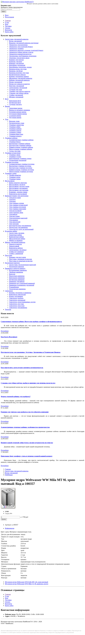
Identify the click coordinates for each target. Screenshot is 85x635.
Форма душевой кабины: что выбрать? (15, 396)
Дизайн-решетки (15, 175)
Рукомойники (14, 287)
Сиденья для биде (15, 104)
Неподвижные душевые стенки (20, 158)
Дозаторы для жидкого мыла (19, 58)
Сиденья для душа (15, 89)
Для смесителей (14, 222)
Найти (3, 11)
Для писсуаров (14, 216)
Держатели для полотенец (18, 45)
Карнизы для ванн (15, 61)
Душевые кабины (11, 138)
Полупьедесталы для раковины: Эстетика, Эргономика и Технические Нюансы (30, 352)
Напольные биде (15, 101)
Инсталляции (10, 181)
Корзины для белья (15, 71)
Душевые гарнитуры (16, 125)
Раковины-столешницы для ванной (21, 285)
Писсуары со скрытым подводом (20, 261)
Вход (6, 15)
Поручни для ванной (16, 86)
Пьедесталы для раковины (18, 227)
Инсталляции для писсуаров (19, 186)
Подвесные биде (15, 102)
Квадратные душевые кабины (19, 143)
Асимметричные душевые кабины (21, 140)
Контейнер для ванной (17, 65)
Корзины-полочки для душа (19, 73)
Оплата (7, 28)
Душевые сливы (10, 173)
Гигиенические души (16, 123)
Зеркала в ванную (15, 244)
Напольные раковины (17, 278)
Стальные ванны (15, 115)
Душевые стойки (15, 132)
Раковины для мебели (16, 281)
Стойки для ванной (16, 95)
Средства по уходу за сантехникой (21, 229)
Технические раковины (17, 289)
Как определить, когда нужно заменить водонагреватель (22, 367)
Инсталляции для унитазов (18, 190)
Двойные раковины (16, 272)
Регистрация (9, 17)
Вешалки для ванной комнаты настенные (23, 43)
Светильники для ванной (18, 88)
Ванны (7, 106)
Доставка (8, 26)
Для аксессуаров (15, 197)
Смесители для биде (16, 298)
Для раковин (13, 220)
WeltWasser (9, 475)
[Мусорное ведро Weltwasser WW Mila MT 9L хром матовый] (8, 508)
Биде (6, 99)
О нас (7, 22)
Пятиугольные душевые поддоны (21, 171)
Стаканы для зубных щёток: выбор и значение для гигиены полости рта (28, 383)
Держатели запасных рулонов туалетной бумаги (26, 50)
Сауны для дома (14, 151)
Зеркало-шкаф (14, 246)
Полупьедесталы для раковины (20, 225)
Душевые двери (14, 155)
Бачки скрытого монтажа (18, 183)
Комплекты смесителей (17, 294)
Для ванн (12, 201)
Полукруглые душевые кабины (20, 145)
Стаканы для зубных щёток (19, 93)
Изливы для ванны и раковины (20, 293)
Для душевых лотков (16, 203)
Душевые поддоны (11, 162)
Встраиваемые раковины (18, 270)
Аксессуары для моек (16, 233)
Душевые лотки (14, 177)
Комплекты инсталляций (18, 194)
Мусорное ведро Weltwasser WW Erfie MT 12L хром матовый (26, 582)
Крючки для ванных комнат (19, 76)
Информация (9, 528)
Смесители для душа (16, 304)
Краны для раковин (16, 296)
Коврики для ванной (16, 63)
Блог (6, 24)
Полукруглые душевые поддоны (20, 168)
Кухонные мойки (11, 231)
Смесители (9, 291)
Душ (6, 119)
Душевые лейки (14, 127)
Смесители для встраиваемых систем (22, 302)
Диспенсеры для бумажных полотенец (22, 56)
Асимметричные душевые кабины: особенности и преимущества (25, 427)
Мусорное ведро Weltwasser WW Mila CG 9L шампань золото (26, 584)
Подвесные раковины (16, 279)
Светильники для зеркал (17, 250)
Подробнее (5, 331)
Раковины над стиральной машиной (22, 283)
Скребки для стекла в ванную (19, 91)
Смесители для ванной (17, 300)
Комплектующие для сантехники (16, 196)
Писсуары (8, 255)
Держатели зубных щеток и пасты (21, 52)
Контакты (8, 30)
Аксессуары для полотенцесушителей (22, 265)
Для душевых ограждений (18, 205)
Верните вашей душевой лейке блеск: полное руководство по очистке (27, 443)
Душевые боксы (15, 142)
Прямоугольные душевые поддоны (21, 170)
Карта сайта (9, 32)
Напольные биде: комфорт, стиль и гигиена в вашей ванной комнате (26, 456)
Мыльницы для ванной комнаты (20, 78)
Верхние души (14, 121)
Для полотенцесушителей (18, 218)
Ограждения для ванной (17, 160)
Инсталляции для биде (17, 184)
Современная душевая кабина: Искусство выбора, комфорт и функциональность (31, 321)
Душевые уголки (15, 156)
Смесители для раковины (18, 307)
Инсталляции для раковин (18, 188)
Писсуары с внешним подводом (20, 259)
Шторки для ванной (16, 97)
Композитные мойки (16, 237)
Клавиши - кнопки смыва (18, 192)
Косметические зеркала (17, 74)
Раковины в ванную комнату (15, 268)
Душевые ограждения (12, 153)
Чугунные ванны (15, 117)
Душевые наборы (15, 129)
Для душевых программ (17, 209)
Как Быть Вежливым (9, 337)
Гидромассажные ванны (17, 112)
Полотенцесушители (12, 263)
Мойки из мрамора (15, 240)
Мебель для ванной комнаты (15, 242)
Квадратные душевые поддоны (20, 166)
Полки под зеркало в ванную (19, 84)
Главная (8, 20)
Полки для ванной (15, 82)
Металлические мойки (17, 238)
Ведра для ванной (15, 41)
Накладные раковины (16, 276)
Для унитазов (14, 224)
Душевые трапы (15, 179)
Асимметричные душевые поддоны (21, 164)
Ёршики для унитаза (16, 60)
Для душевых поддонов (17, 207)
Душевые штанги (15, 136)
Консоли (12, 274)
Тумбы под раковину (16, 252)
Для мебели (13, 214)
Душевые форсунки (16, 134)
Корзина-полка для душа (18, 69)
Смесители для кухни (16, 306)
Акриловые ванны (15, 108)
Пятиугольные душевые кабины (20, 149)
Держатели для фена (16, 48)
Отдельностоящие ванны (18, 114)
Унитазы (8, 309)
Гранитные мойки (15, 235)
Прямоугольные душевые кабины (21, 147)
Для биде (12, 199)
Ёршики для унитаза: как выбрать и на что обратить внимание (25, 412)
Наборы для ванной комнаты (19, 80)
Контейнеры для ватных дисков (20, 67)
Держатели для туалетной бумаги (21, 47)
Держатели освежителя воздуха (20, 54)
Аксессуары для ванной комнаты (16, 39)
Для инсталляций (15, 211)
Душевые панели (15, 130)
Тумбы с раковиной (16, 253)
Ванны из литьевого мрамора (19, 110)
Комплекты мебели (16, 248)
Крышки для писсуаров (17, 257)
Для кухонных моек (16, 212)
